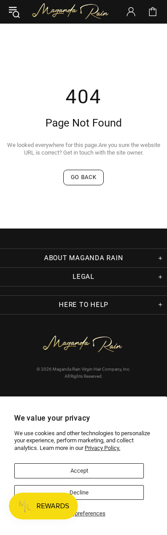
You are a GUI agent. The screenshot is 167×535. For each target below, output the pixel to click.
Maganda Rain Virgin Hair (71, 12)
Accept (79, 470)
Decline (79, 492)
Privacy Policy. (102, 448)
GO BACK (84, 177)
